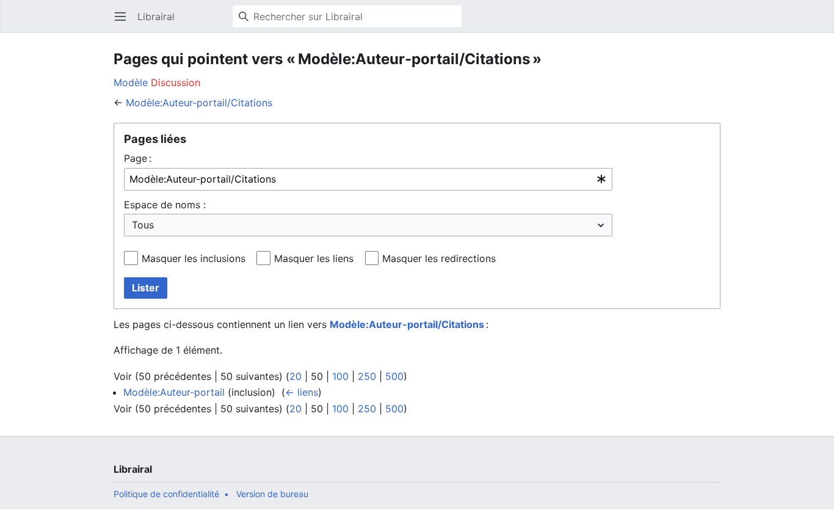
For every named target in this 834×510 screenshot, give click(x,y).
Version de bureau (272, 494)
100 (340, 376)
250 (367, 376)
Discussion (175, 82)
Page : (137, 158)
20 (295, 376)
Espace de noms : (165, 205)
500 (394, 376)
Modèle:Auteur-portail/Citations (199, 103)
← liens (301, 392)
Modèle (131, 82)
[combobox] (368, 179)
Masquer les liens (314, 258)
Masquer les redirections (439, 258)
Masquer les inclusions (193, 258)
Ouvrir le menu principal (124, 22)
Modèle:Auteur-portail (174, 392)
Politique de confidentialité (166, 494)
